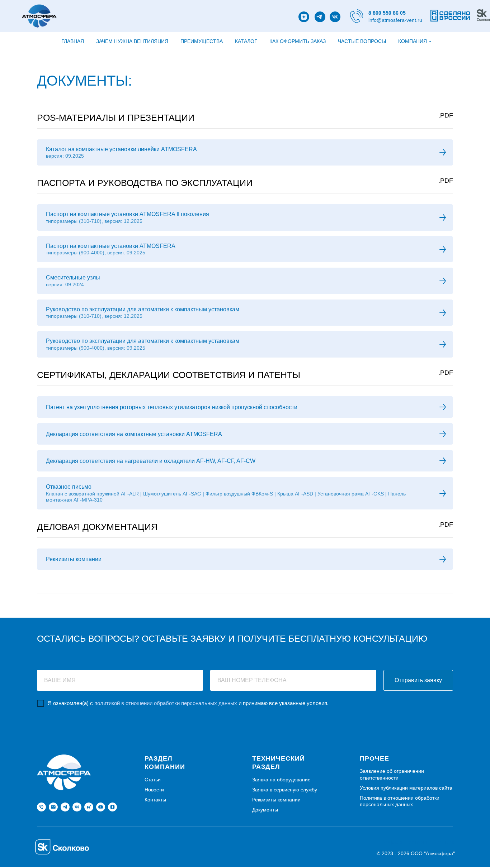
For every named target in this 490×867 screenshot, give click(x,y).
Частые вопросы (362, 41)
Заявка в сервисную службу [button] (284, 789)
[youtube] (100, 807)
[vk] (76, 807)
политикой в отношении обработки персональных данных (165, 703)
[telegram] (65, 807)
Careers (418, 842)
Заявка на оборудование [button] (281, 779)
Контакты (155, 800)
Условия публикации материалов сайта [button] (406, 788)
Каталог (246, 41)
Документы (265, 810)
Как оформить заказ (297, 41)
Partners (443, 842)
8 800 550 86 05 (387, 13)
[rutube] (88, 807)
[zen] (112, 807)
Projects (392, 842)
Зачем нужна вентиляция (132, 41)
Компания (412, 41)
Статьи (153, 779)
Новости (154, 789)
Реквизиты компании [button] (276, 800)
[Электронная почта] (53, 807)
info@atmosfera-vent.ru (395, 20)
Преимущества (201, 41)
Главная (72, 41)
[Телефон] (41, 807)
